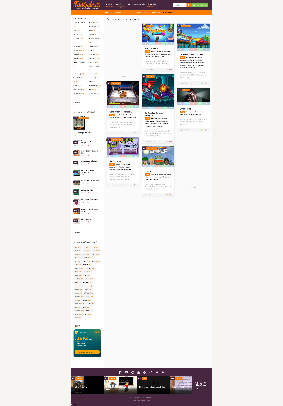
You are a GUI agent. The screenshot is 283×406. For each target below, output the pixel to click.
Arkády (75, 30)
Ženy (88, 314)
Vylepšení (201, 65)
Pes (78, 282)
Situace (87, 300)
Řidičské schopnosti (162, 121)
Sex (77, 300)
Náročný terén (197, 60)
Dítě (87, 251)
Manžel (87, 265)
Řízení (195, 63)
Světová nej (77, 74)
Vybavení (148, 179)
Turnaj (124, 117)
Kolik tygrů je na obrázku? (90, 181)
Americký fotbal (120, 164)
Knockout (126, 115)
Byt (86, 247)
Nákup (156, 177)
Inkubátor (183, 60)
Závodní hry (92, 94)
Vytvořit (182, 68)
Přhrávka (121, 167)
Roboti (186, 114)
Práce (78, 293)
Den (95, 247)
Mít (87, 275)
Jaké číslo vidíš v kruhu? (89, 200)
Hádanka (88, 258)
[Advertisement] (123, 50)
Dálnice (191, 57)
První (90, 50)
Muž (78, 272)
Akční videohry (93, 26)
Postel (78, 286)
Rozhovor (79, 296)
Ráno (89, 296)
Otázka (79, 279)
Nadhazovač (113, 167)
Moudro (91, 268)
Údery (129, 117)
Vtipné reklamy (78, 90)
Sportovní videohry (79, 62)
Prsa (88, 289)
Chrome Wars (185, 109)
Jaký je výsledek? (87, 219)
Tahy (152, 57)
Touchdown (127, 170)
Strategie (91, 62)
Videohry (108, 12)
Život (78, 318)
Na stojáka (77, 46)
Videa (138, 12)
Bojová (197, 112)
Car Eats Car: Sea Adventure (191, 54)
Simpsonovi (92, 54)
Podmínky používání (137, 4)
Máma (78, 275)
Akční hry (91, 22)
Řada (89, 311)
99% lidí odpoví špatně (83, 133)
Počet (88, 286)
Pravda (78, 289)
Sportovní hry (93, 58)
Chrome (202, 112)
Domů (109, 5)
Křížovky (91, 34)
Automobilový (163, 118)
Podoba (87, 282)
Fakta (90, 30)
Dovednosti (198, 57)
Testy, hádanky (78, 78)
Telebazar (92, 74)
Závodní (193, 68)
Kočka (96, 261)
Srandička (80, 304)
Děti (78, 254)
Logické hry (77, 38)
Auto (78, 247)
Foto (78, 258)
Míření (151, 177)
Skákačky (76, 58)
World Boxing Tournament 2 (120, 112)
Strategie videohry (94, 66)
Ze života (79, 311)
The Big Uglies (115, 161)
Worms (157, 57)
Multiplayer (167, 51)
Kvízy (146, 12)
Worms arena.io (151, 48)
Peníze (90, 279)
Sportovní (118, 117)
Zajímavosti (155, 12)
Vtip (77, 307)
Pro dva (132, 115)
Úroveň (134, 117)
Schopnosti (153, 124)
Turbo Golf (149, 171)
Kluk (87, 261)
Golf (156, 174)
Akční (152, 118)
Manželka (79, 268)
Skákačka (164, 54)
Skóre (170, 54)
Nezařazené (92, 46)
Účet (121, 5)
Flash (95, 254)
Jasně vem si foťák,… (80, 387)
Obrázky (118, 12)
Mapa (161, 51)
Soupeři (147, 57)
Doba (78, 251)
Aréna (153, 51)
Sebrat (158, 54)
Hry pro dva (77, 34)
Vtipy (131, 12)
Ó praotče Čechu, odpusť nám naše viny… (118, 388)
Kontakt (152, 5)
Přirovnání (89, 293)
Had (157, 51)
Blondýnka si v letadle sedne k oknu (152, 387)
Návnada (147, 54)
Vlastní (195, 65)
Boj (187, 57)
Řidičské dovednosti (186, 63)
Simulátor (183, 65)
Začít (162, 57)
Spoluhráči (112, 170)
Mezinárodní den (94, 38)
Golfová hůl (162, 174)
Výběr (86, 307)
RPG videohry (77, 54)
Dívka (96, 251)
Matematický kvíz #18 (89, 161)
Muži (87, 272)
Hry (125, 12)
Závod (188, 68)
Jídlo (78, 261)
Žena (78, 314)
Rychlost (201, 63)
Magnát (189, 60)
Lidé (78, 265)
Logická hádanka (87, 190)
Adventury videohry (79, 22)
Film (86, 254)
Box (117, 115)
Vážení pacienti (178, 387)
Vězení (165, 124)
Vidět (91, 304)
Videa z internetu (94, 86)
